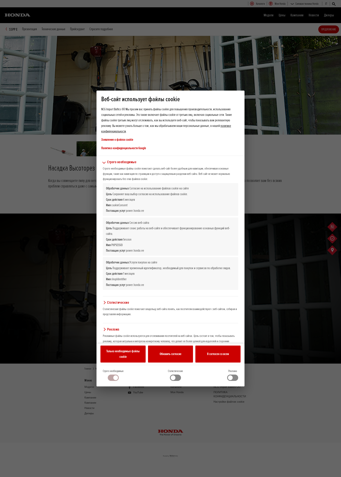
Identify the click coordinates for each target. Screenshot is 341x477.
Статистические (175, 371)
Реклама (232, 371)
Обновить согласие (170, 354)
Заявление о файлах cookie (117, 139)
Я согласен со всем (218, 354)
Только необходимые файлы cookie (123, 354)
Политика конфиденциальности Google (123, 148)
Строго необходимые (113, 371)
